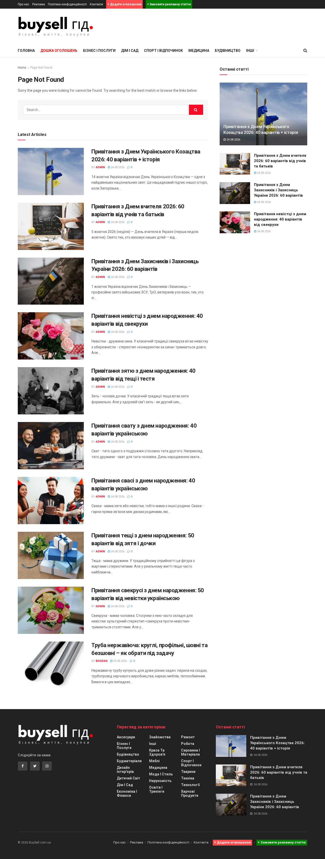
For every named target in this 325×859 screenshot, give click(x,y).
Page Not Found (41, 67)
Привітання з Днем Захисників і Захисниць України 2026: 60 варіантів (278, 190)
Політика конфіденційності (67, 4)
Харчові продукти (189, 793)
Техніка (187, 778)
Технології (190, 785)
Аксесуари (126, 737)
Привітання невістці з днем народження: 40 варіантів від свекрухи (280, 219)
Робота (187, 744)
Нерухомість (160, 781)
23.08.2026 (119, 661)
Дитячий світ (128, 778)
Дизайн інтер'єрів (125, 770)
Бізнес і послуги (99, 51)
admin (100, 167)
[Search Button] (196, 110)
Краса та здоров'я (157, 752)
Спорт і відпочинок (163, 51)
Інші (152, 744)
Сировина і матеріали (190, 752)
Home (22, 67)
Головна (26, 51)
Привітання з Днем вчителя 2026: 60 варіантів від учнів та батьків (280, 160)
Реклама (38, 4)
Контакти (96, 4)
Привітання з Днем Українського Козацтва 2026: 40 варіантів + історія (277, 743)
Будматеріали (129, 761)
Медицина (198, 51)
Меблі (154, 761)
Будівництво (227, 51)
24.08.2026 (117, 167)
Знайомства (160, 737)
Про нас (23, 4)
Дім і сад (129, 51)
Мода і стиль (161, 774)
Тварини (188, 772)
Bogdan (101, 661)
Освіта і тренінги (156, 789)
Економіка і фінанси (127, 793)
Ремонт (188, 737)
